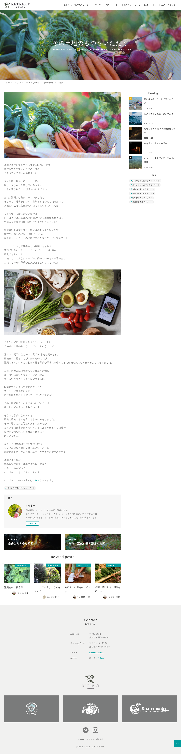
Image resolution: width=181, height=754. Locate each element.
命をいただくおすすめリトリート (21, 488)
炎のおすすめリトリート (142, 202)
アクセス (90, 739)
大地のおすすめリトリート (143, 189)
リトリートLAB (110, 49)
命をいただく (126, 49)
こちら (36, 480)
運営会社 (99, 739)
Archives (32, 523)
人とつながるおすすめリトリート (146, 180)
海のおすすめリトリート (142, 197)
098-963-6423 (96, 652)
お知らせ (96, 49)
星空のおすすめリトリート (143, 193)
